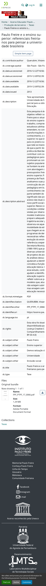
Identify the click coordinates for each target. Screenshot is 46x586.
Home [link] (4, 22)
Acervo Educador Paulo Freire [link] (23, 22)
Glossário (16, 472)
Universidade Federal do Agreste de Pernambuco (23, 547)
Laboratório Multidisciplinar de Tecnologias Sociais (23, 570)
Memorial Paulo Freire (23, 463)
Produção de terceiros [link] (15, 25)
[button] (6, 5)
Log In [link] (32, 5)
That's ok (6, 582)
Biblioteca (17, 475)
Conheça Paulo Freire (22, 466)
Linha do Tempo (20, 469)
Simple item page (23, 53)
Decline (16, 582)
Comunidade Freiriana (23, 478)
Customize (27, 582)
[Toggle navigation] (40, 5)
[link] (42, 392)
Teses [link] (31, 25)
